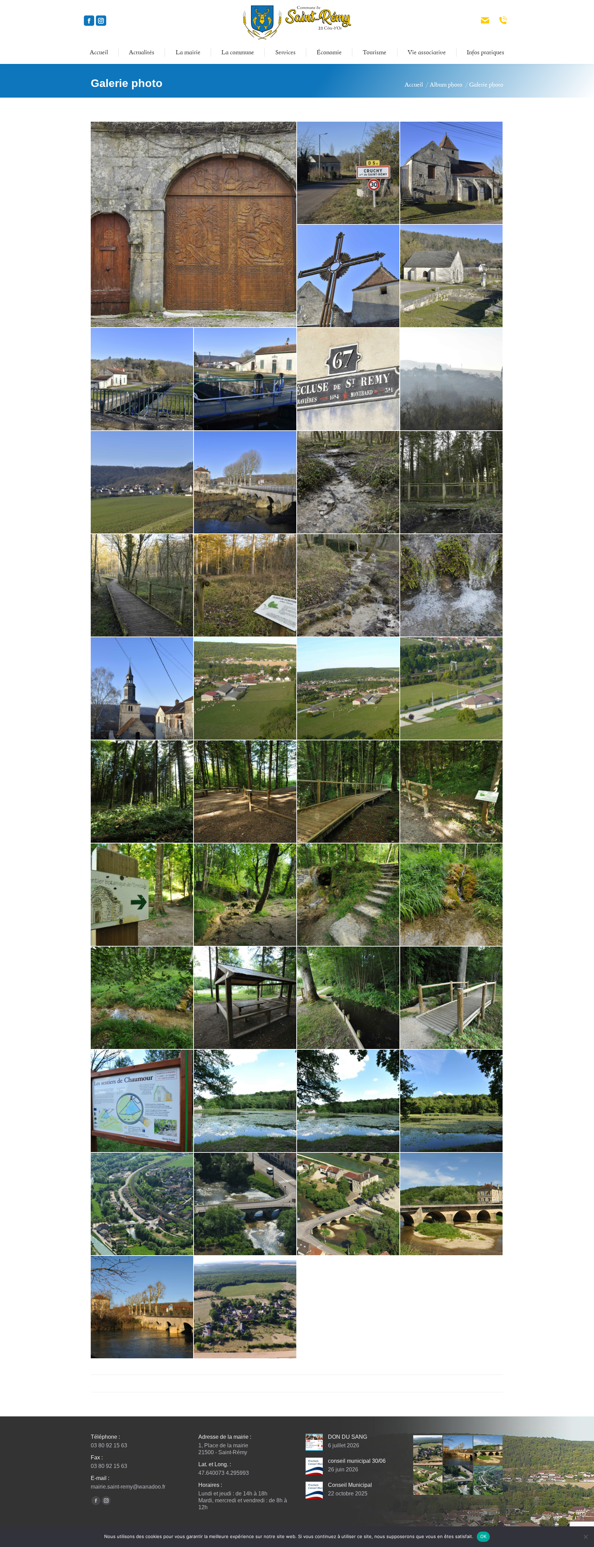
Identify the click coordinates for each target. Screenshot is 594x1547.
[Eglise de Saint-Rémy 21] (142, 688)
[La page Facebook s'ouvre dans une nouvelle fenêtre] (89, 20)
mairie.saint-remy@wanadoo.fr (128, 1487)
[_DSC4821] (451, 276)
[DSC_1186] (348, 791)
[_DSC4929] (451, 585)
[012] (245, 688)
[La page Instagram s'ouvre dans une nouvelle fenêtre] (101, 20)
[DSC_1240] (245, 998)
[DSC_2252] (348, 1204)
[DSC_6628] (142, 1307)
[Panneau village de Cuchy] (348, 173)
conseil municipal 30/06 (357, 1461)
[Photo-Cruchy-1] (245, 1307)
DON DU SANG (347, 1437)
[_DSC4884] (348, 482)
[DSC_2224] (245, 1204)
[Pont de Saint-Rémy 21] (245, 482)
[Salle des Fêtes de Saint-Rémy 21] (451, 688)
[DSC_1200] (245, 895)
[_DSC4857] (348, 379)
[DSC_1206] (348, 895)
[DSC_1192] (142, 895)
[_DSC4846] (142, 379)
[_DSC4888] (451, 482)
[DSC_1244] (451, 998)
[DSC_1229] (142, 998)
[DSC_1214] (451, 895)
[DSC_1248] (142, 1101)
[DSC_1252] (348, 1101)
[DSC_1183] (245, 791)
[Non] (585, 1536)
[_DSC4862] (142, 482)
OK (483, 1536)
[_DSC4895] (348, 585)
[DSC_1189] (451, 791)
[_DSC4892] (245, 585)
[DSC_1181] (142, 791)
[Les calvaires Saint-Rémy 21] (348, 276)
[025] (348, 688)
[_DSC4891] (142, 585)
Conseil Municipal (350, 1485)
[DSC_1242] (348, 998)
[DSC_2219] (142, 1204)
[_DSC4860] (451, 379)
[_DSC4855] (245, 379)
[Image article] (314, 1442)
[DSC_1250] (245, 1101)
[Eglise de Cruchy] (451, 173)
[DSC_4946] (451, 1204)
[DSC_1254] (451, 1101)
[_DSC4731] (194, 224)
